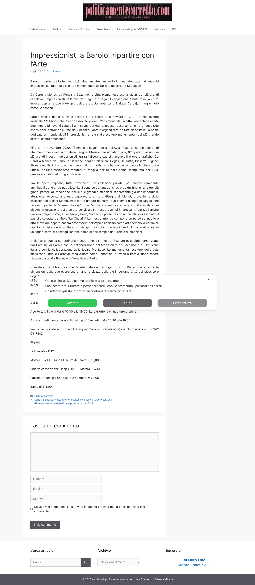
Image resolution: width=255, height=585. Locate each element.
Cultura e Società (79, 29)
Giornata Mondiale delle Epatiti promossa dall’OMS (63, 403)
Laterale (48, 395)
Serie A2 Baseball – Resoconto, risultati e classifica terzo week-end (73, 399)
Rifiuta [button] (127, 303)
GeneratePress (164, 579)
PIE (174, 29)
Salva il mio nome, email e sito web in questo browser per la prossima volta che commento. (89, 509)
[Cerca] (86, 562)
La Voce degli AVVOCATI (132, 29)
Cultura (38, 395)
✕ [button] (208, 279)
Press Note (103, 29)
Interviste (159, 29)
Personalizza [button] (182, 303)
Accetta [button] (72, 303)
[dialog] (127, 292)
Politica (56, 29)
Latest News (37, 29)
